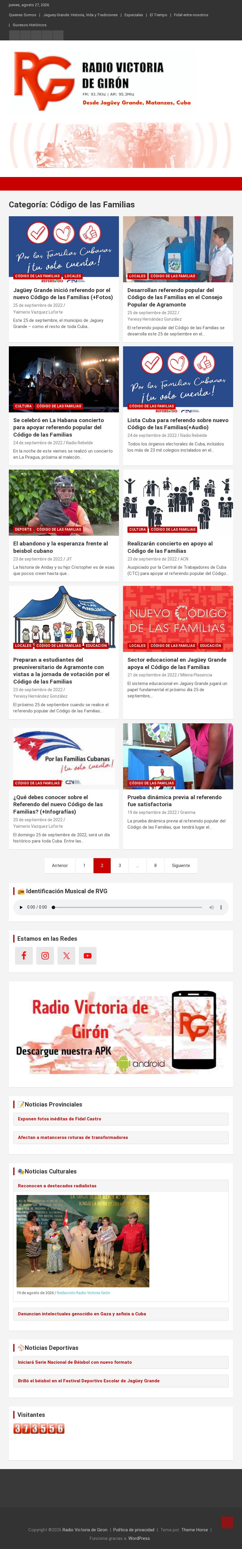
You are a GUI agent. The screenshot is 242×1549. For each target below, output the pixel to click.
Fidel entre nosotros (191, 15)
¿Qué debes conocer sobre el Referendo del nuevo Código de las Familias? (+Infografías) (58, 804)
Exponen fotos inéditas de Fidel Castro (59, 1119)
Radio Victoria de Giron (85, 1529)
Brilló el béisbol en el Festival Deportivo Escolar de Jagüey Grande (89, 1381)
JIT (69, 559)
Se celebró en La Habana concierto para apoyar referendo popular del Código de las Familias (58, 427)
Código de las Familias (37, 276)
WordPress (139, 1538)
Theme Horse (194, 1529)
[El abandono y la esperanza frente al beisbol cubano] (64, 503)
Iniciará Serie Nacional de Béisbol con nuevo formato (75, 1362)
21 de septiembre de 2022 (152, 675)
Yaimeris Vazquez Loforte (38, 312)
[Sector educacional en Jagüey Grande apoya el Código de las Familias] (178, 619)
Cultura (23, 406)
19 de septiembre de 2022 (152, 812)
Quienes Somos (22, 15)
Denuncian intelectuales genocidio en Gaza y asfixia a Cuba (82, 1314)
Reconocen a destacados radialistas (57, 1186)
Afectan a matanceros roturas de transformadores (73, 1137)
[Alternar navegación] (16, 184)
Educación (96, 646)
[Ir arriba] (227, 1522)
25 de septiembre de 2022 (38, 305)
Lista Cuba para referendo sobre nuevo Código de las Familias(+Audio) (177, 424)
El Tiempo (158, 15)
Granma (187, 812)
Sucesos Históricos (30, 25)
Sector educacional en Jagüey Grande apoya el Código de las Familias (176, 663)
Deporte (23, 529)
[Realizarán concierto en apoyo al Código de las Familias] (178, 503)
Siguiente (181, 865)
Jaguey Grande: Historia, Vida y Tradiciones (80, 15)
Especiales (134, 15)
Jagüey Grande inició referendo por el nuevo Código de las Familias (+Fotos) (63, 294)
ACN (184, 559)
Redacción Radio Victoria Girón (83, 1293)
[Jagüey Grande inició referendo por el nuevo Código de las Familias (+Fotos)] (64, 249)
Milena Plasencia (196, 675)
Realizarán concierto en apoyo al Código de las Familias (170, 547)
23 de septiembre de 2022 (38, 559)
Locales (73, 276)
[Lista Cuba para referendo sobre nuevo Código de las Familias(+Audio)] (178, 379)
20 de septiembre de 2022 (38, 819)
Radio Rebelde (79, 442)
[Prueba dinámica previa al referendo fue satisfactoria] (178, 756)
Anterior (60, 865)
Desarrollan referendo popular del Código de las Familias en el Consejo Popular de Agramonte (174, 297)
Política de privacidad (133, 1529)
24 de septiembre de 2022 (38, 442)
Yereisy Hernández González (154, 319)
